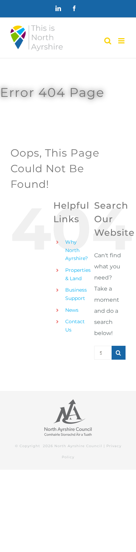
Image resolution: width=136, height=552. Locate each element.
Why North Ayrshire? (76, 250)
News (71, 310)
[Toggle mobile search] (107, 40)
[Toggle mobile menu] (122, 40)
